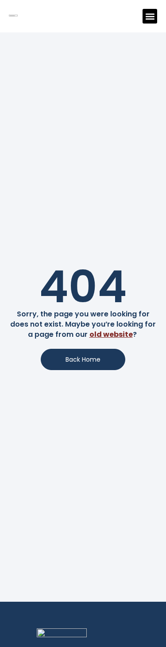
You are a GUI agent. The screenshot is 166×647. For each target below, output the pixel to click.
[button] (150, 16)
